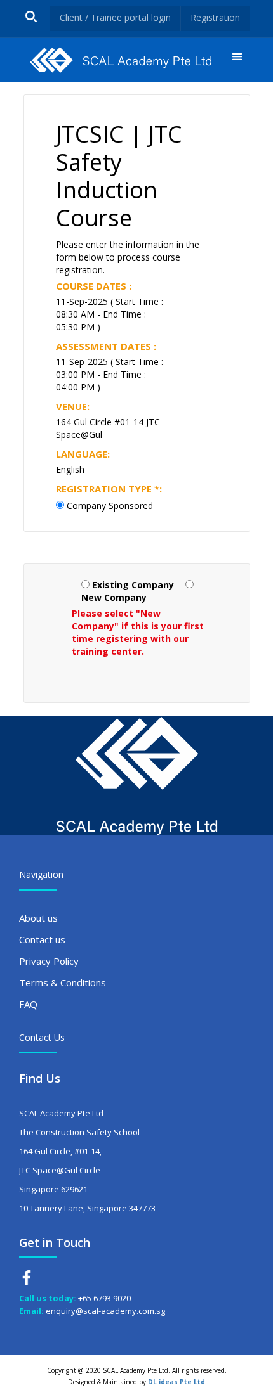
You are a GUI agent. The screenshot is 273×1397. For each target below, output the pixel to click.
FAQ (28, 1004)
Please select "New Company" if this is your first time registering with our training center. (138, 632)
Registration (215, 17)
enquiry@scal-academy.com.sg (105, 1311)
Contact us (42, 939)
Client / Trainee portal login (115, 17)
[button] (237, 60)
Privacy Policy (49, 961)
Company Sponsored (110, 505)
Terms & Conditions (62, 982)
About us (38, 917)
